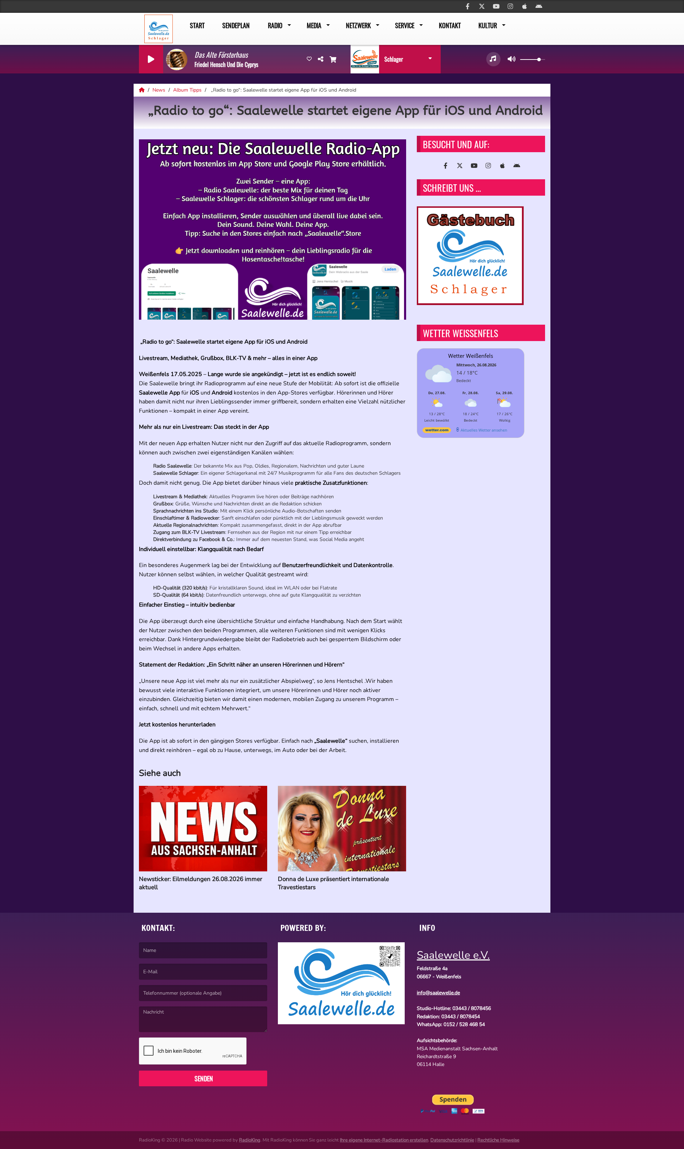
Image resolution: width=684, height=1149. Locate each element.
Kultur (487, 25)
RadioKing (249, 1140)
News (159, 90)
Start (197, 25)
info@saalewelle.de (438, 992)
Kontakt (450, 25)
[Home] (142, 90)
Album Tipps (188, 90)
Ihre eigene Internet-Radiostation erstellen (384, 1140)
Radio (275, 25)
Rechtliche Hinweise (498, 1140)
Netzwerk (358, 25)
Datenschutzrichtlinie (452, 1140)
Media (314, 25)
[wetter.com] (437, 431)
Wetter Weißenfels (470, 355)
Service (404, 25)
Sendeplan (236, 25)
